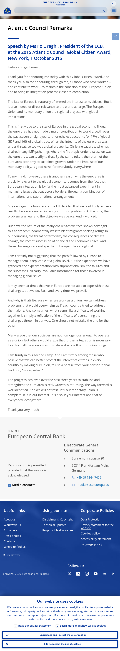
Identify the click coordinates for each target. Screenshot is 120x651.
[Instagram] (87, 573)
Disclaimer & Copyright (57, 519)
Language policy (91, 544)
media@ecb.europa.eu (93, 485)
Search (103, 10)
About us (9, 519)
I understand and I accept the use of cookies (62, 635)
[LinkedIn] (78, 573)
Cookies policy (90, 533)
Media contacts (23, 485)
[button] (113, 3)
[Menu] (113, 10)
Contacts (9, 541)
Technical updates (54, 525)
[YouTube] (95, 573)
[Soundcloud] (104, 573)
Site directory (13, 555)
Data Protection (91, 519)
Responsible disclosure (57, 530)
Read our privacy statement (34, 626)
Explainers (10, 530)
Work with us (12, 525)
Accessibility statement (96, 539)
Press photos (12, 536)
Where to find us (15, 547)
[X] (69, 573)
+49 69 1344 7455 (89, 477)
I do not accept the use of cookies (62, 644)
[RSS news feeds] (113, 573)
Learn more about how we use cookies (83, 626)
